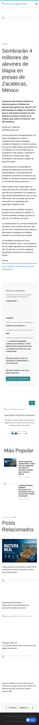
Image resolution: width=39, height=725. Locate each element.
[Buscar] (32, 403)
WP (13, 721)
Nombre (10, 318)
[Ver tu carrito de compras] (32, 4)
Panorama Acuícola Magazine (18, 716)
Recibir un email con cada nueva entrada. (17, 372)
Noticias (5, 44)
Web (7, 333)
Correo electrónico (16, 326)
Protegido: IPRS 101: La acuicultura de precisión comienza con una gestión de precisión (19, 645)
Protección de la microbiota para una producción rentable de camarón (15, 605)
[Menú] (36, 3)
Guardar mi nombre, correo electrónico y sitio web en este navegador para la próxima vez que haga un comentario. (19, 346)
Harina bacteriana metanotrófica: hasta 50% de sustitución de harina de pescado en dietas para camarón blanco (27, 468)
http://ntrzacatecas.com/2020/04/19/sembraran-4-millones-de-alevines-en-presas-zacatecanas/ (19, 266)
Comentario (12, 301)
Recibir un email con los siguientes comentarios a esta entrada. (17, 360)
